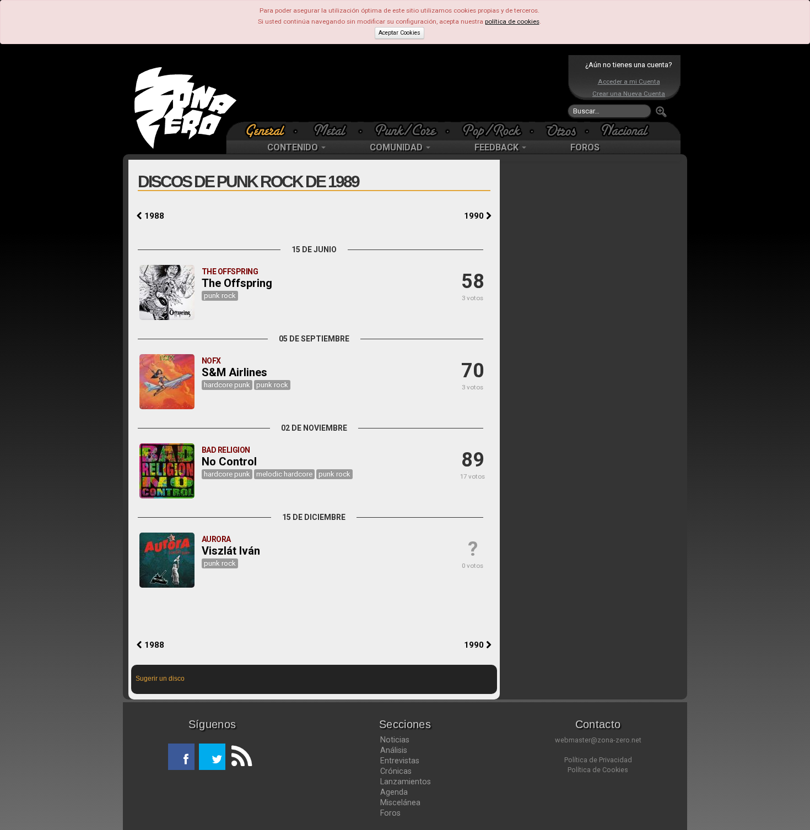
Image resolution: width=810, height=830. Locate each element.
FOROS (585, 147)
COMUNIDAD (397, 147)
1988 (153, 216)
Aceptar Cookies (399, 32)
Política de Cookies (598, 770)
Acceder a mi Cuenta (629, 81)
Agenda (394, 792)
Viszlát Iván (231, 551)
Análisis (393, 750)
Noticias (394, 739)
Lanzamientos (405, 781)
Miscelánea (400, 802)
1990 (475, 216)
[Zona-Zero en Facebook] (181, 757)
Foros (390, 813)
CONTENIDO (293, 147)
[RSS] (238, 757)
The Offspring (237, 283)
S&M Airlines (234, 372)
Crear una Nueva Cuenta (628, 93)
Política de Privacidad (598, 760)
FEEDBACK (497, 147)
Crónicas (396, 771)
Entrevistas (399, 760)
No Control (229, 461)
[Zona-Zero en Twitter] (212, 757)
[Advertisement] (402, 88)
